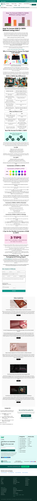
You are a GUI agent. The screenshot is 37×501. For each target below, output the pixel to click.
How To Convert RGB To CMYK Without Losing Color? (21, 7)
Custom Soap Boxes (22, 450)
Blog (19, 5)
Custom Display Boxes (22, 438)
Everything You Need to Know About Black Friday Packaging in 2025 (18, 374)
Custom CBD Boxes (27, 3)
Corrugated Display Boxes (22, 448)
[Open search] (30, 4)
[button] (13, 291)
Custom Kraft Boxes (18, 472)
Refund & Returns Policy (16, 482)
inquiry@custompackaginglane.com (30, 1)
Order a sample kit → (25, 466)
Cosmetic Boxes (27, 479)
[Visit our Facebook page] (1, 1)
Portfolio (15, 5)
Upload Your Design (5, 283)
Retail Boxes (27, 483)
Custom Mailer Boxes (22, 441)
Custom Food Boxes (25, 472)
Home (29, 438)
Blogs (5, 7)
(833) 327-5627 (4, 422)
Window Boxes (3, 494)
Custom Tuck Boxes (22, 444)
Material (20, 3)
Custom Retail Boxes (4, 472)
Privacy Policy (15, 479)
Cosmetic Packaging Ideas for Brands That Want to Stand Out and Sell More (18, 309)
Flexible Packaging (9, 5)
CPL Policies (30, 446)
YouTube (14, 496)
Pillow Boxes (2, 493)
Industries (7, 3)
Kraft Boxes (26, 482)
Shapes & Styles (14, 3)
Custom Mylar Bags (22, 440)
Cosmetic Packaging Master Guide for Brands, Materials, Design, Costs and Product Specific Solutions (18, 331)
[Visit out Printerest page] (5, 1)
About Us (29, 443)
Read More (18, 315)
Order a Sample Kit (15, 493)
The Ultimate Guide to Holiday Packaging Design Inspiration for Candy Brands (18, 395)
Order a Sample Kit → (26, 415)
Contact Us (30, 441)
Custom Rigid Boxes (22, 443)
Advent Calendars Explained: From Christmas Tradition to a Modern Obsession (19, 352)
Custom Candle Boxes (22, 446)
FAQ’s (29, 440)
